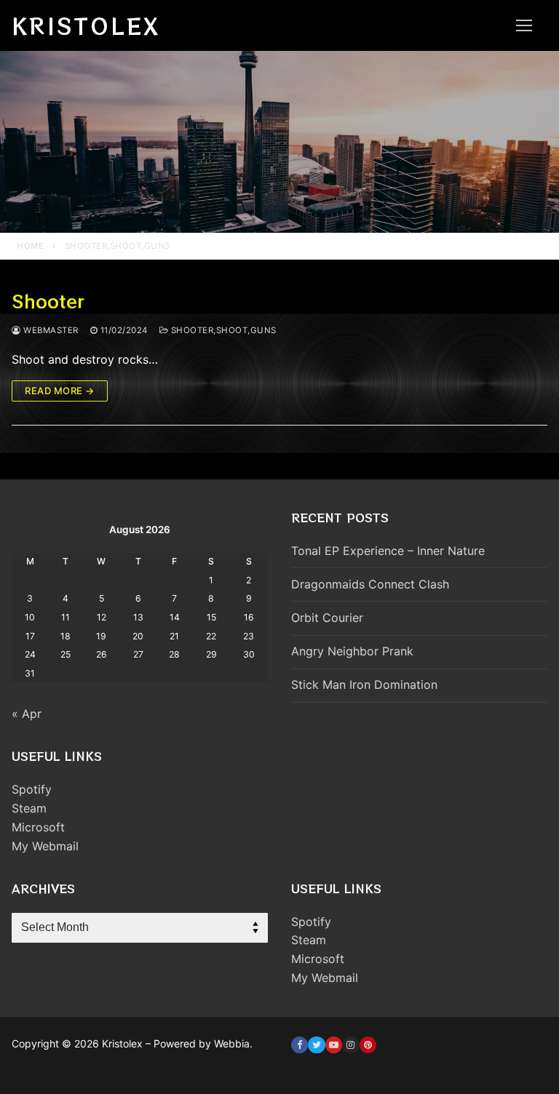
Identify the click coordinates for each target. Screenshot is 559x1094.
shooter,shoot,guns (222, 330)
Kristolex (86, 25)
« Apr (26, 713)
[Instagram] (350, 1045)
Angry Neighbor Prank (352, 651)
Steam (29, 808)
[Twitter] (316, 1045)
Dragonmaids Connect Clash (370, 584)
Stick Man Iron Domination (364, 684)
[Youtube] (333, 1045)
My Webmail (45, 846)
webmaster (50, 330)
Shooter (48, 300)
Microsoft (38, 827)
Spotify (32, 789)
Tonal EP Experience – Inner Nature (388, 550)
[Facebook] (299, 1045)
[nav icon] (524, 25)
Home (30, 246)
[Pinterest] (368, 1045)
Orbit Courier (327, 617)
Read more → (60, 390)
